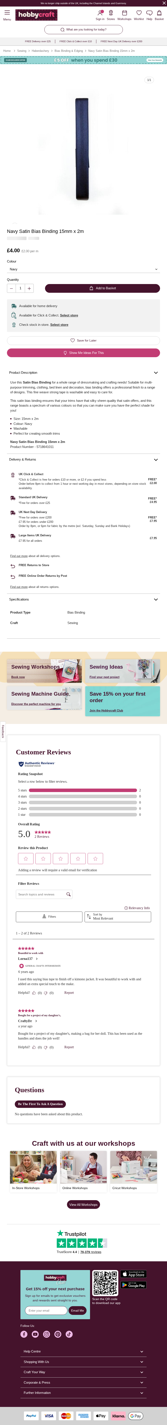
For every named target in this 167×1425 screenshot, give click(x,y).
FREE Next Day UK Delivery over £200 (121, 41)
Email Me (77, 1310)
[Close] (164, 3)
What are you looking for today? (86, 29)
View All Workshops (83, 1204)
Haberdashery (40, 50)
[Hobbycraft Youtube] (35, 1334)
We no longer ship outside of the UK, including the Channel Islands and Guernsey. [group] (83, 3)
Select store (69, 315)
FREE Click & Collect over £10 (76, 41)
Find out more (19, 556)
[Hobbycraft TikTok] (69, 1334)
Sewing (21, 50)
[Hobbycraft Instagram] (46, 1334)
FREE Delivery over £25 (38, 41)
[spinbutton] (20, 288)
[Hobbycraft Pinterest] (57, 1334)
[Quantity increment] (29, 288)
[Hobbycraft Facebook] (23, 1334)
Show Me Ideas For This (86, 353)
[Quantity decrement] (11, 288)
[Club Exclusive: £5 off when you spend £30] (83, 60)
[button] (83, 147)
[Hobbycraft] (36, 16)
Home (7, 50)
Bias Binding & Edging (69, 50)
